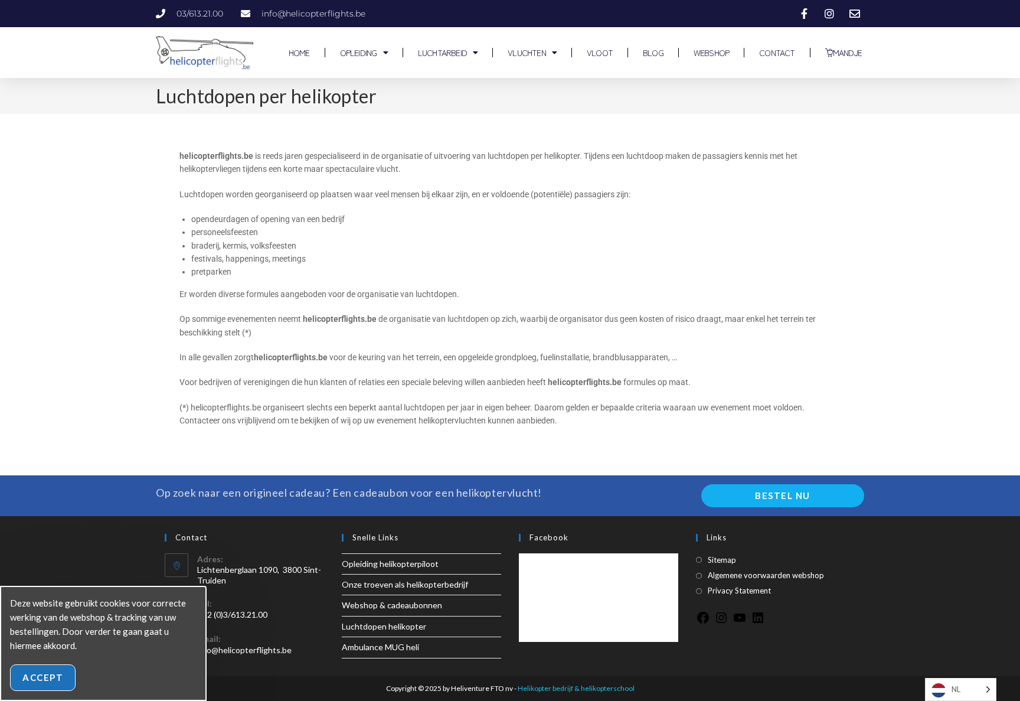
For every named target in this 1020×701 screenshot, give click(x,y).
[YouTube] (740, 622)
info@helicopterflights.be (244, 650)
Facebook (548, 537)
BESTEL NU (782, 495)
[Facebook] (703, 622)
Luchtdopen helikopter (384, 626)
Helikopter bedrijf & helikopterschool (576, 688)
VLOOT (600, 52)
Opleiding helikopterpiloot (390, 564)
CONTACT (777, 52)
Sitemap (722, 560)
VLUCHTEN (527, 52)
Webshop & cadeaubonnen (392, 605)
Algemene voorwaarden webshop (766, 575)
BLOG (653, 52)
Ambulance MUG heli (380, 647)
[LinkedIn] (758, 622)
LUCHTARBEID (442, 52)
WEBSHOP (711, 52)
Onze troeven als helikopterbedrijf (405, 584)
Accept (42, 677)
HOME (298, 52)
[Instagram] (721, 622)
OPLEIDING (358, 52)
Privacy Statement (739, 590)
